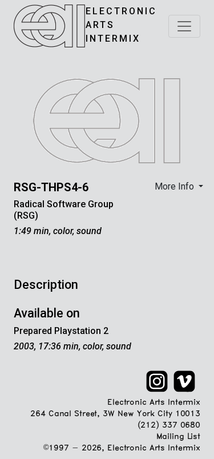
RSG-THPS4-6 (51, 187)
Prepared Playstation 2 (61, 330)
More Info (175, 186)
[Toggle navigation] (184, 26)
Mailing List (178, 437)
